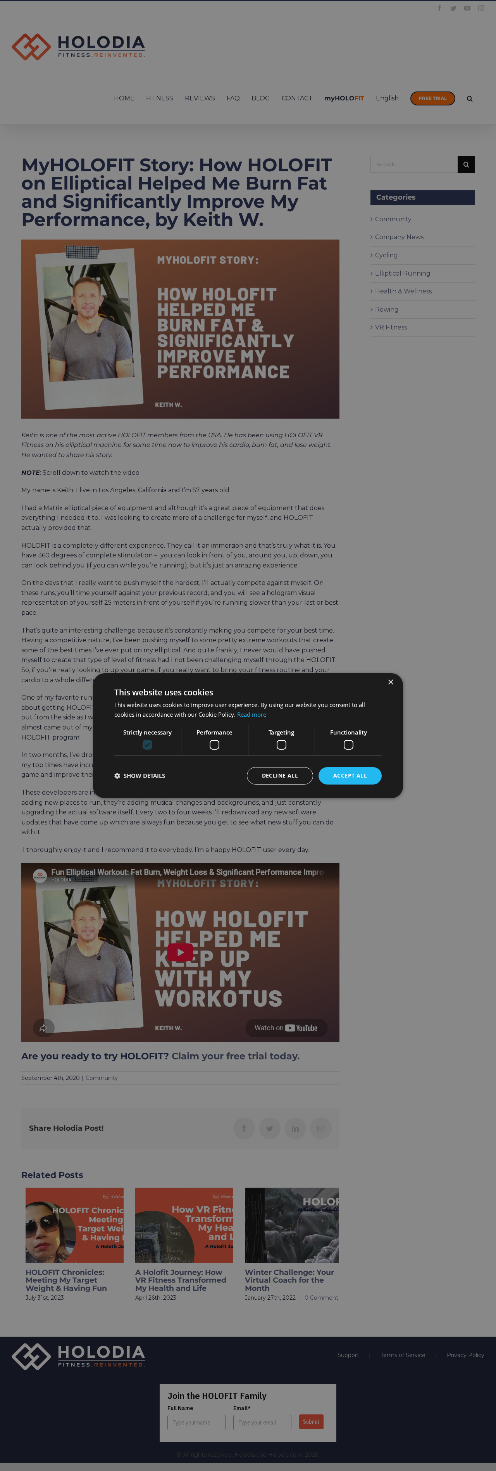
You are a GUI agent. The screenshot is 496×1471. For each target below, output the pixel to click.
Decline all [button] (280, 775)
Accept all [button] (350, 775)
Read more (251, 714)
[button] (139, 775)
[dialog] (248, 735)
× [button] (390, 682)
